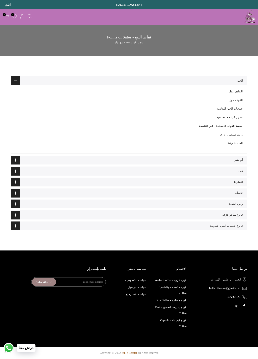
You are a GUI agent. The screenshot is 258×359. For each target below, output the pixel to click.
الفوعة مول (236, 100)
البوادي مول (236, 91)
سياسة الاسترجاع (136, 294)
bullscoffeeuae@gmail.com (224, 288)
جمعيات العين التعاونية (230, 108)
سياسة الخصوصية (135, 280)
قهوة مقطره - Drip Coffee (171, 300)
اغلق (252, 4)
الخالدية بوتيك (235, 143)
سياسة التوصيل (137, 287)
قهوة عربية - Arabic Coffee (170, 280)
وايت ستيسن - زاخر (231, 134)
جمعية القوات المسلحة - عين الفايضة (221, 125)
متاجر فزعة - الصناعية (230, 117)
